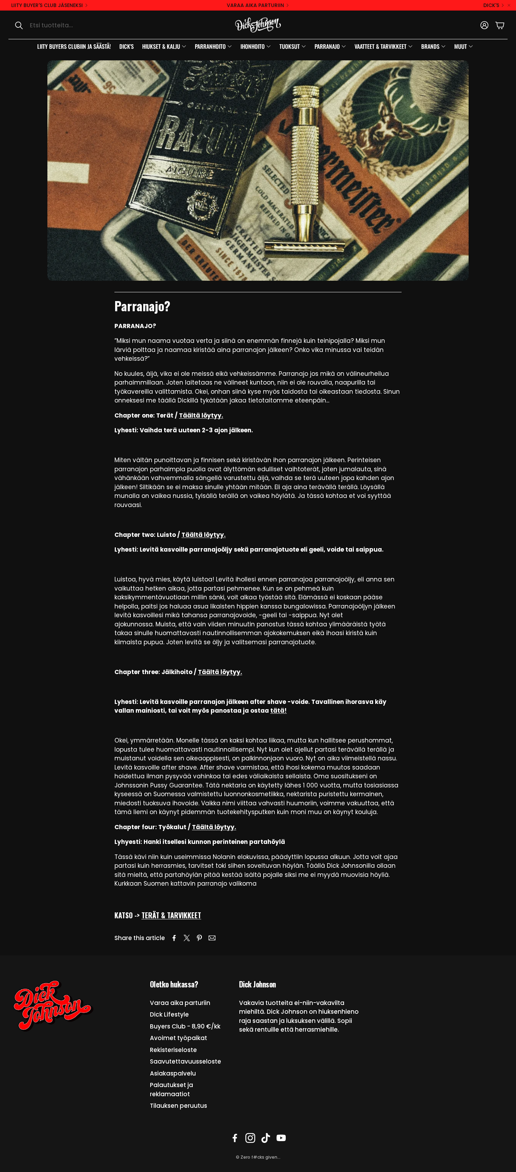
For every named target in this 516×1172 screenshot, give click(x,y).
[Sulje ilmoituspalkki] (509, 5)
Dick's (491, 5)
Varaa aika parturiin (255, 5)
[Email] (212, 937)
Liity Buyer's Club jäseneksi (47, 5)
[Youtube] (281, 1138)
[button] (82, 25)
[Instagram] (250, 1138)
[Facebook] (235, 1138)
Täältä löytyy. (201, 415)
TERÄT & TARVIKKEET (171, 915)
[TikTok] (266, 1138)
